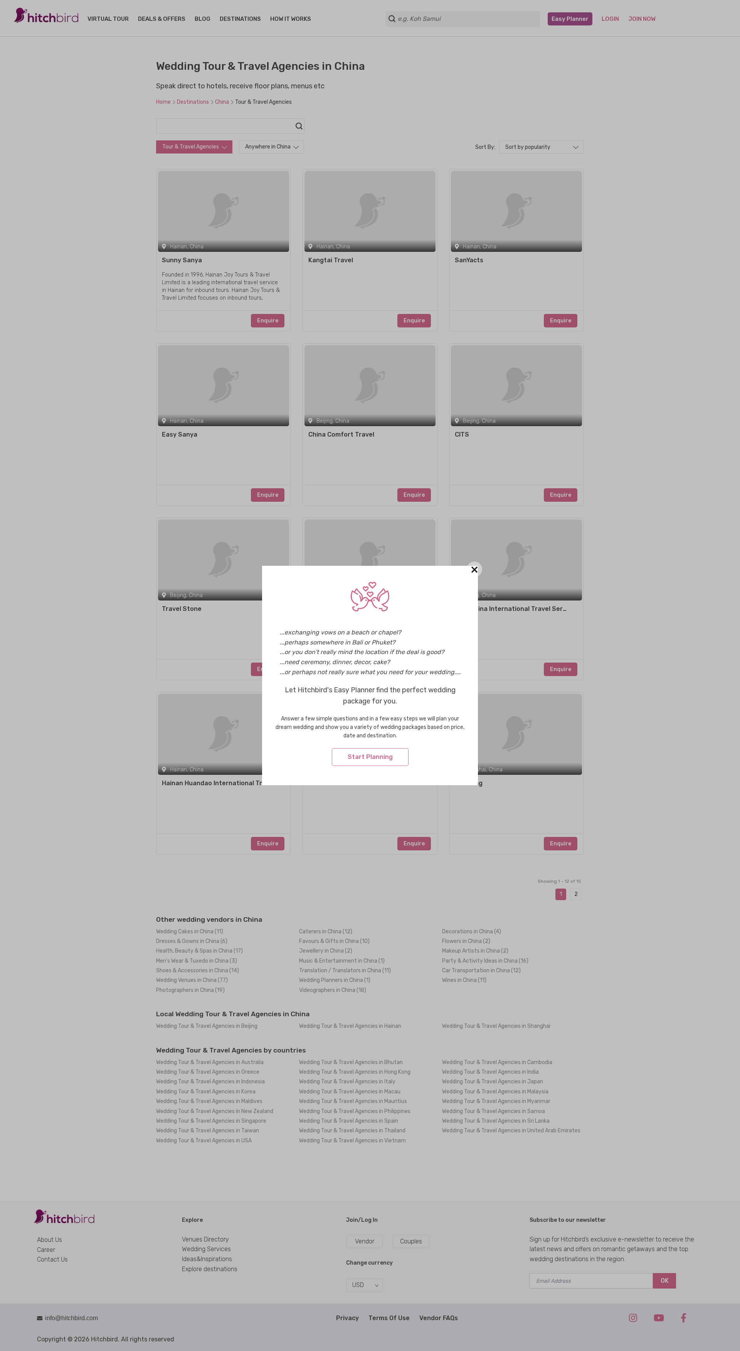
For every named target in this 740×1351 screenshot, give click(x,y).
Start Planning (370, 757)
